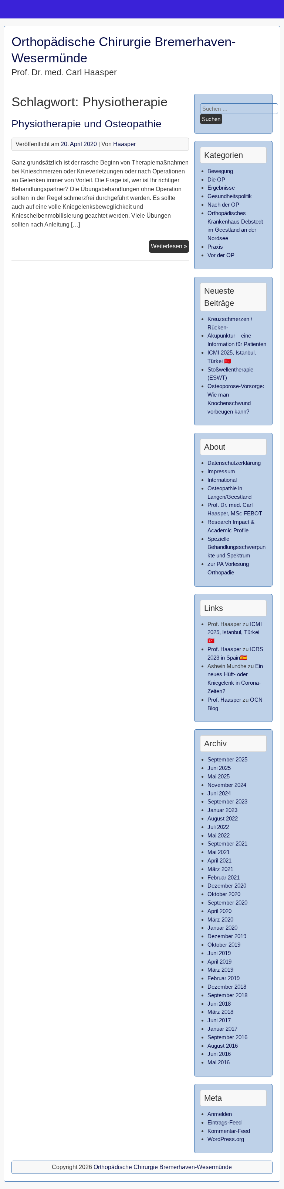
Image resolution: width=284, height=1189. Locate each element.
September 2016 (227, 1037)
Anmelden (219, 1114)
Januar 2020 (222, 927)
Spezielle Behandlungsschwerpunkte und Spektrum (236, 547)
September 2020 (227, 902)
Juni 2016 (219, 1054)
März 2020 (220, 919)
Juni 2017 (219, 1020)
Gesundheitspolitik (229, 196)
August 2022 (222, 818)
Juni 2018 (219, 1003)
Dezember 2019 (226, 936)
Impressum (221, 471)
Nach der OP (223, 204)
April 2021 (219, 860)
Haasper (124, 144)
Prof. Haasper (224, 649)
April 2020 (219, 911)
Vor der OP (220, 255)
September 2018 (227, 995)
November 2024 (226, 785)
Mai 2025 (218, 776)
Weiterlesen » (170, 248)
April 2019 (219, 961)
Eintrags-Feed (224, 1122)
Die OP (216, 179)
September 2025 (227, 759)
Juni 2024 (219, 793)
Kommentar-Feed (228, 1131)
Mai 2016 (218, 1062)
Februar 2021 (223, 877)
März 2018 (220, 1012)
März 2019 (220, 970)
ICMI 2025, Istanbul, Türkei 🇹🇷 (234, 632)
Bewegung (220, 171)
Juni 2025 (219, 768)
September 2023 (227, 801)
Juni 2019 (219, 953)
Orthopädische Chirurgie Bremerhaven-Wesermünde (163, 1167)
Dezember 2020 (226, 885)
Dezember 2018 (226, 987)
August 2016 (222, 1046)
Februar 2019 (223, 978)
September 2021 (227, 843)
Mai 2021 (218, 852)
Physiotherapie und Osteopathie (86, 123)
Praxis (215, 246)
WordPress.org (225, 1139)
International (222, 480)
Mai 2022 (218, 835)
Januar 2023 (222, 810)
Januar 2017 (222, 1029)
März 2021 (220, 869)
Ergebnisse (221, 187)
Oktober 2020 (223, 894)
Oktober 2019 (223, 944)
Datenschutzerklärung (234, 463)
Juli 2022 (218, 827)
